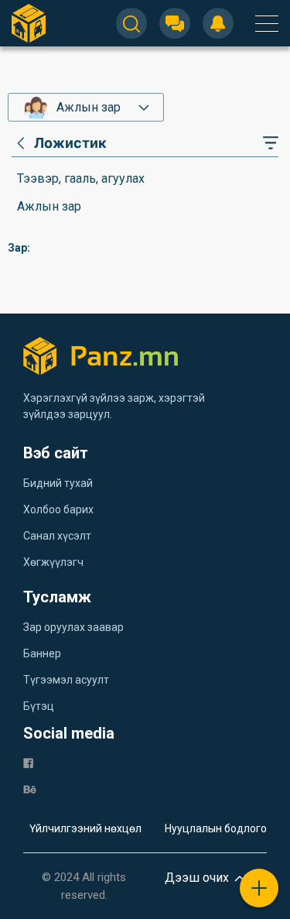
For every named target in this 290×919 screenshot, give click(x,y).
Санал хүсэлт (57, 536)
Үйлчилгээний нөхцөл (85, 828)
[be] (29, 788)
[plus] (259, 888)
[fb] (28, 762)
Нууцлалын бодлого (216, 828)
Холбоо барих (58, 509)
